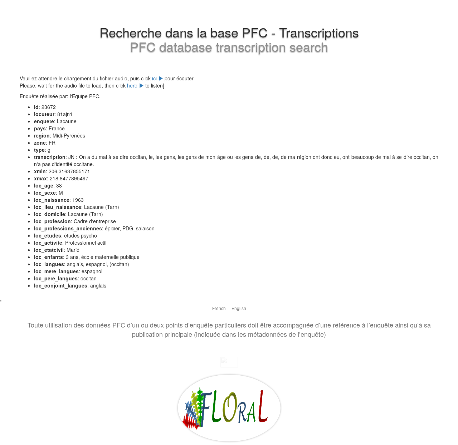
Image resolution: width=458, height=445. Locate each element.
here (133, 85)
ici (155, 78)
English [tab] (239, 308)
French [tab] (219, 308)
